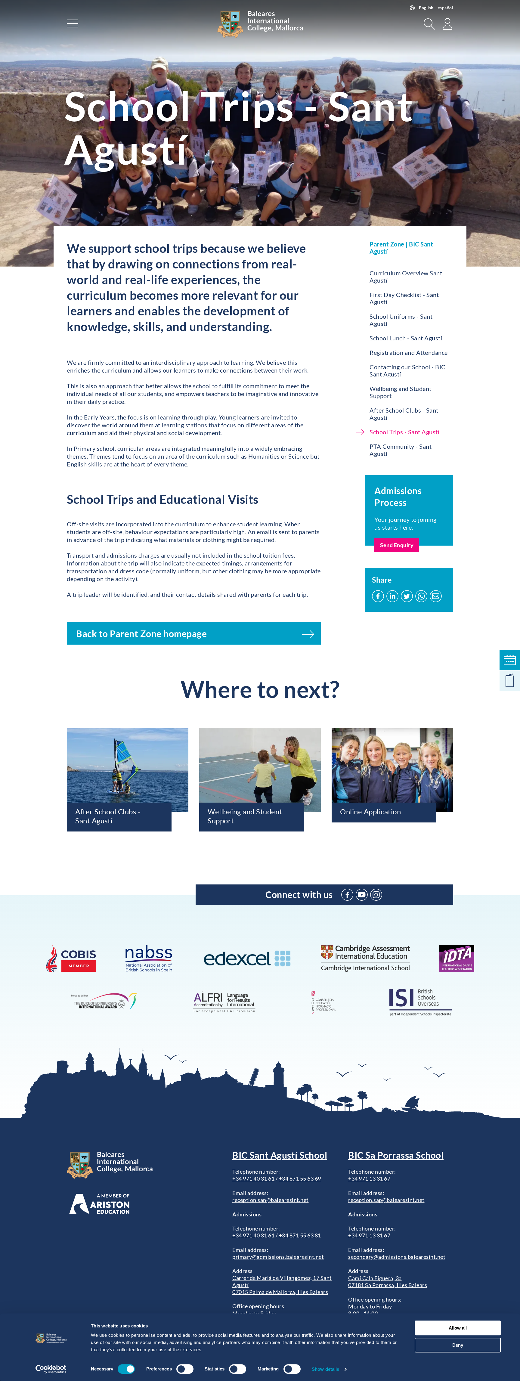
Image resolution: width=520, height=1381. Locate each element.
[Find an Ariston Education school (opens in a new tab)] (99, 1204)
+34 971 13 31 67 (369, 1178)
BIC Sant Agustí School (279, 1155)
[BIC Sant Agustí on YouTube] (362, 895)
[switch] (184, 1369)
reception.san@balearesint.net (270, 1200)
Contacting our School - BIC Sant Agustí (408, 370)
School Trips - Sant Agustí (404, 431)
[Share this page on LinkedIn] (392, 596)
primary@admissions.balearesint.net (278, 1256)
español (445, 7)
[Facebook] (347, 895)
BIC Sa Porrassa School (396, 1155)
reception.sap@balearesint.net (386, 1200)
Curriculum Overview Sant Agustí (406, 276)
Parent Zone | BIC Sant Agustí (401, 247)
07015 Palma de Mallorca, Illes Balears (280, 1292)
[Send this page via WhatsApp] (421, 596)
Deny (457, 1345)
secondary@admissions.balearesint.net (396, 1256)
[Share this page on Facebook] (378, 596)
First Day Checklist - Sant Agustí (404, 298)
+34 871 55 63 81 (300, 1235)
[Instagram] (376, 895)
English (426, 7)
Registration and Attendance (409, 352)
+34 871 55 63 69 (300, 1178)
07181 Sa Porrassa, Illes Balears (387, 1285)
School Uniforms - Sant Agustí (401, 320)
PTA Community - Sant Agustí (401, 450)
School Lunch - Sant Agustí (406, 338)
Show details (325, 1369)
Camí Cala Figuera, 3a (375, 1278)
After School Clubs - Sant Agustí (404, 414)
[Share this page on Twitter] (407, 596)
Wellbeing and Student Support (401, 392)
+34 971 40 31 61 (253, 1178)
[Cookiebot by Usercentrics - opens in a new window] (51, 1369)
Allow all (458, 1327)
